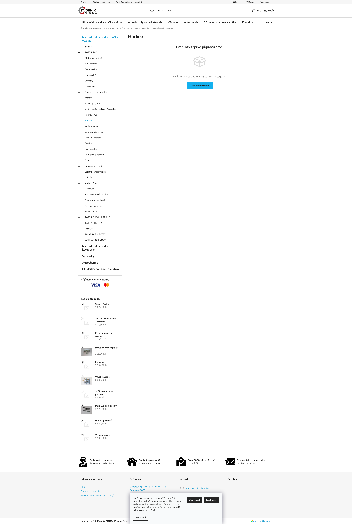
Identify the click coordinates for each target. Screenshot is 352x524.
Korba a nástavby (93, 205)
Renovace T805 (138, 490)
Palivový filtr (91, 114)
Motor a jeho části (94, 58)
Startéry (89, 80)
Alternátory (91, 86)
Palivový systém (93, 103)
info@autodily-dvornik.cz (198, 488)
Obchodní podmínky (101, 2)
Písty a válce (91, 69)
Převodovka (91, 149)
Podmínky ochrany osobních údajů (131, 2)
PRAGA (89, 228)
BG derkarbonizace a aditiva (100, 269)
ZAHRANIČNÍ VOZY (95, 240)
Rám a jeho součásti (95, 200)
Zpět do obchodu (199, 85)
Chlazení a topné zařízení (97, 92)
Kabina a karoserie (94, 166)
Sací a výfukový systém (96, 194)
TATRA (88, 46)
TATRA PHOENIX (93, 223)
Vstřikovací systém (94, 132)
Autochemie (90, 262)
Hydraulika (90, 188)
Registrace (264, 2)
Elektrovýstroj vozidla (95, 171)
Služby (84, 2)
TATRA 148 (91, 52)
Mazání (88, 97)
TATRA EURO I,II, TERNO (97, 217)
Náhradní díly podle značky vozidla (100, 39)
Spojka (88, 143)
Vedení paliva (91, 126)
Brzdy (88, 160)
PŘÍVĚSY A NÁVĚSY (95, 234)
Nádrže (88, 177)
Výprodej (88, 256)
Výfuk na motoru (93, 137)
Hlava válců (90, 75)
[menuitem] (101, 22)
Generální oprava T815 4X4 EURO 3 (148, 487)
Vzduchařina (91, 183)
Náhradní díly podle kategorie (95, 248)
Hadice (88, 120)
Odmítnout (194, 499)
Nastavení (140, 517)
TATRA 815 (91, 211)
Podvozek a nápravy (94, 154)
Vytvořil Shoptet (263, 520)
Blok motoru (91, 63)
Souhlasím (211, 499)
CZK (235, 2)
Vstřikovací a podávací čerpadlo (100, 109)
